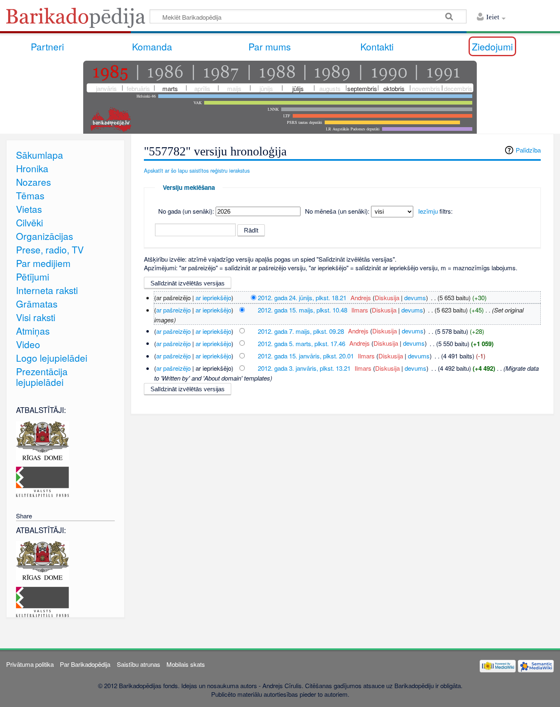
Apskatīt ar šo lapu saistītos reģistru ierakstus (197, 170)
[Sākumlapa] (78, 20)
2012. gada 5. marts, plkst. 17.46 (301, 343)
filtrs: (435, 211)
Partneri (47, 46)
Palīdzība (528, 150)
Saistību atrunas (138, 664)
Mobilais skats (185, 664)
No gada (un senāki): (186, 211)
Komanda (152, 46)
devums (415, 297)
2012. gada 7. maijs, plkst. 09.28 (301, 330)
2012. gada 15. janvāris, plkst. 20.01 (306, 355)
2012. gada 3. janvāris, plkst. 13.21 (304, 368)
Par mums (269, 46)
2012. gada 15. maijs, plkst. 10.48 (302, 310)
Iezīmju (428, 211)
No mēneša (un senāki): (337, 211)
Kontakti (377, 46)
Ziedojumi (492, 46)
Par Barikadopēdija (85, 664)
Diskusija (387, 297)
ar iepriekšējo (213, 297)
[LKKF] (42, 481)
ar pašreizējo (173, 310)
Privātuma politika (30, 664)
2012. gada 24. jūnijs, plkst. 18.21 (302, 297)
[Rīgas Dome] (42, 439)
